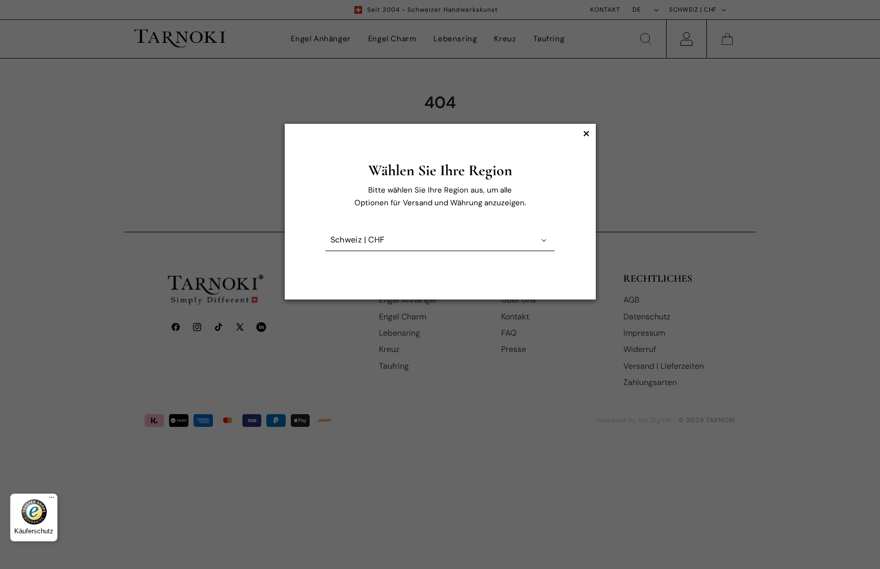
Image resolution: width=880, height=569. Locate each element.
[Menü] (51, 500)
